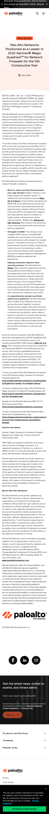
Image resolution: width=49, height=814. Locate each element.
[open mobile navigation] (43, 14)
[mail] (36, 660)
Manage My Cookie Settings (24, 809)
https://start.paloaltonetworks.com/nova (22, 407)
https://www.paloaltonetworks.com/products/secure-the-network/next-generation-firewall (24, 420)
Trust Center (8, 782)
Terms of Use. (27, 708)
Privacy (6, 778)
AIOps (10, 268)
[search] (37, 14)
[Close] (46, 789)
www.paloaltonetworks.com (15, 560)
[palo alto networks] (13, 13)
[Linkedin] (24, 660)
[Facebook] (13, 660)
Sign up (10, 715)
